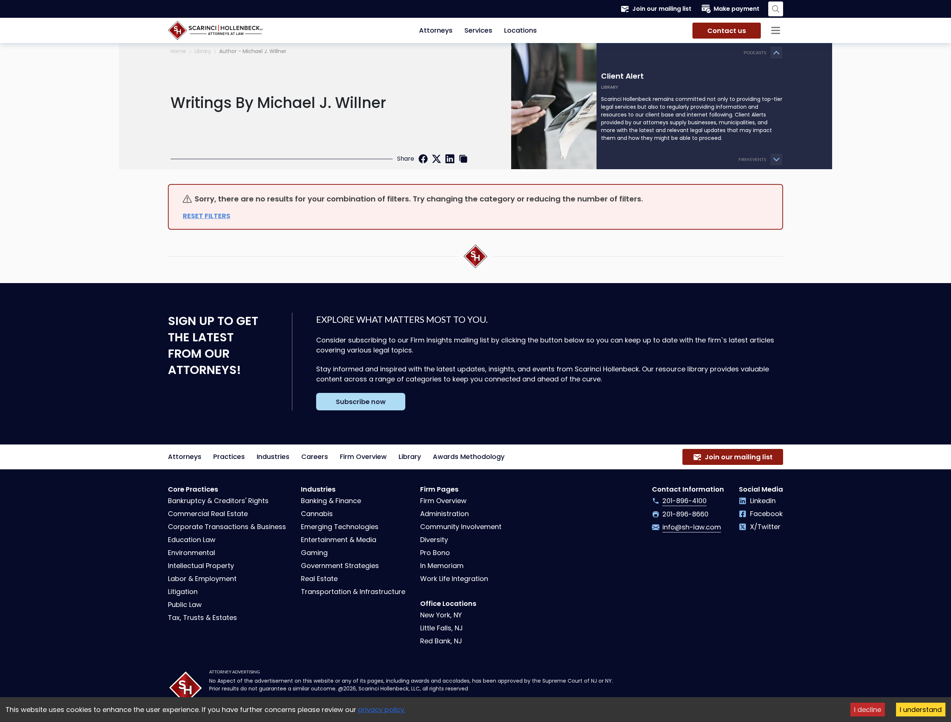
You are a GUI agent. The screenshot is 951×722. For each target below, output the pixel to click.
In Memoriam (442, 565)
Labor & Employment (202, 578)
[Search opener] (775, 8)
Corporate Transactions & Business (227, 526)
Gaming (314, 552)
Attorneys (435, 30)
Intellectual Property (201, 565)
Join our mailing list (661, 8)
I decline (867, 709)
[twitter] (436, 158)
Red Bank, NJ (441, 641)
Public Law (185, 604)
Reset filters (206, 215)
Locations (520, 30)
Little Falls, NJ (441, 628)
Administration (444, 513)
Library (410, 456)
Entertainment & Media (338, 539)
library (202, 51)
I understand (921, 709)
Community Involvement (461, 526)
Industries (273, 456)
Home (178, 51)
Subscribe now (361, 401)
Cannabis (317, 513)
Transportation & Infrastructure (353, 591)
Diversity (434, 539)
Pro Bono (435, 552)
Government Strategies (340, 565)
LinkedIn (763, 500)
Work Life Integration (454, 578)
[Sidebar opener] (775, 30)
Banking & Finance (331, 500)
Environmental (191, 552)
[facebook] (423, 158)
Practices (229, 456)
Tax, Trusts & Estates (202, 617)
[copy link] (463, 158)
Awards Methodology (468, 456)
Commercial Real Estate (208, 513)
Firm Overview (363, 456)
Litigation (183, 591)
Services (478, 30)
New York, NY (441, 615)
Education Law (191, 539)
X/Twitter (765, 526)
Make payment (736, 8)
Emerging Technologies (340, 526)
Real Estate (319, 578)
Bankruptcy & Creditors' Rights (218, 500)
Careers (314, 456)
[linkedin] (449, 158)
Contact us (726, 30)
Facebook (766, 513)
